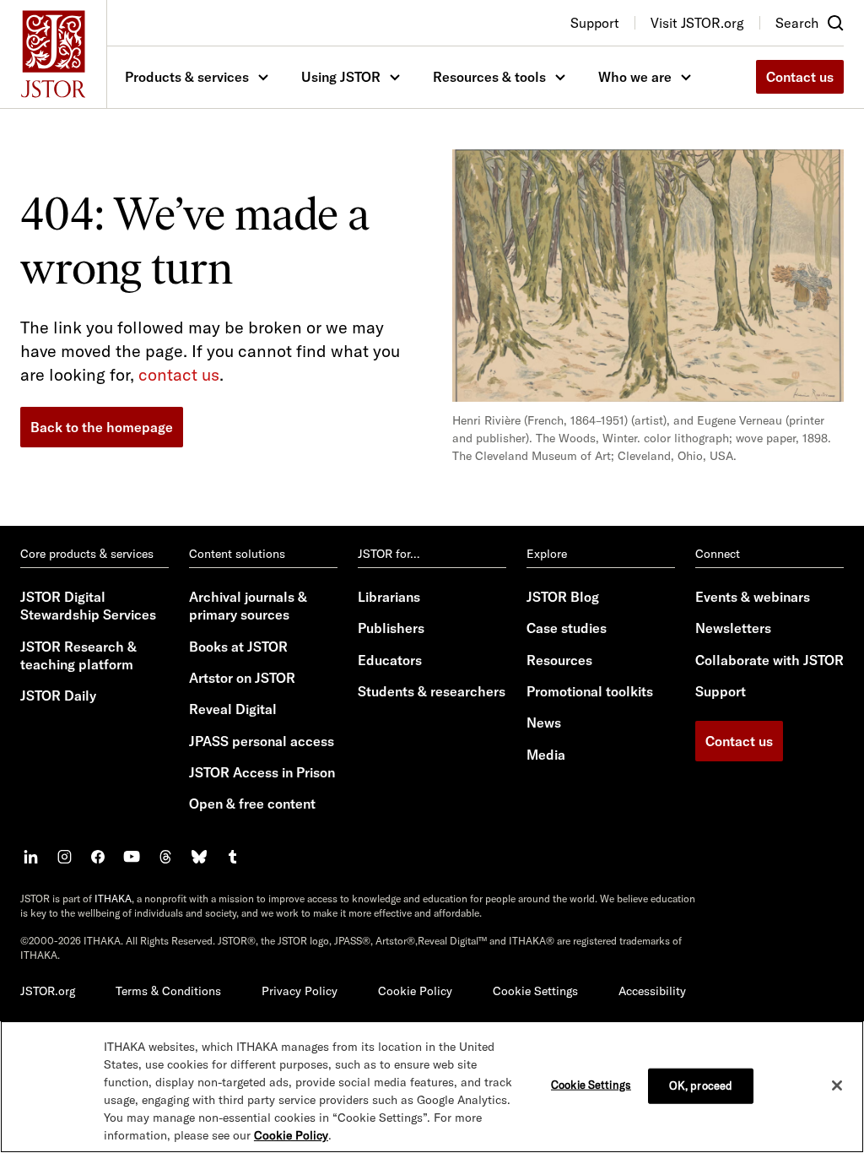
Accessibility (652, 991)
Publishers (391, 628)
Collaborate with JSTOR (769, 660)
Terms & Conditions (168, 991)
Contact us (800, 76)
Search (796, 22)
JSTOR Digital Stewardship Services (88, 605)
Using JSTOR (341, 76)
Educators (390, 660)
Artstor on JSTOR (242, 677)
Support (720, 691)
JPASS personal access (261, 741)
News (543, 722)
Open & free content (252, 803)
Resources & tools (489, 76)
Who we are (635, 76)
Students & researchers (431, 691)
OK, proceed (700, 1085)
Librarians (389, 596)
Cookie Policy (415, 991)
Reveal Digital (233, 709)
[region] (432, 1086)
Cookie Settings (535, 991)
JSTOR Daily (58, 695)
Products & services (187, 76)
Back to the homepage (101, 427)
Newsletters (733, 628)
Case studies (566, 628)
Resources (559, 660)
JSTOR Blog (562, 596)
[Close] (837, 1085)
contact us (178, 374)
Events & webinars (752, 596)
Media (545, 754)
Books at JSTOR (238, 646)
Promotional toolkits (589, 691)
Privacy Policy (300, 991)
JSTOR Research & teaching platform (78, 655)
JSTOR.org (47, 991)
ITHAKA (113, 898)
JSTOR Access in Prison (262, 772)
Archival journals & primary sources (248, 605)
